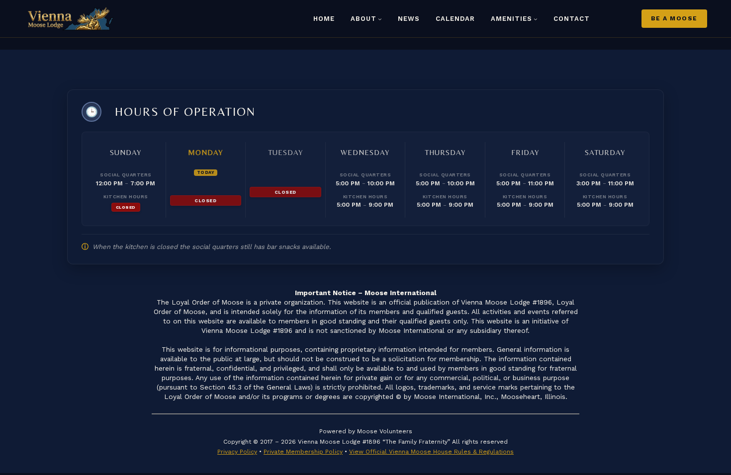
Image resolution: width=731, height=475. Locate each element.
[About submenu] (380, 19)
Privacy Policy (237, 451)
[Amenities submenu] (536, 19)
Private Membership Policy (303, 451)
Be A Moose (674, 18)
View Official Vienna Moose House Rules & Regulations (431, 451)
